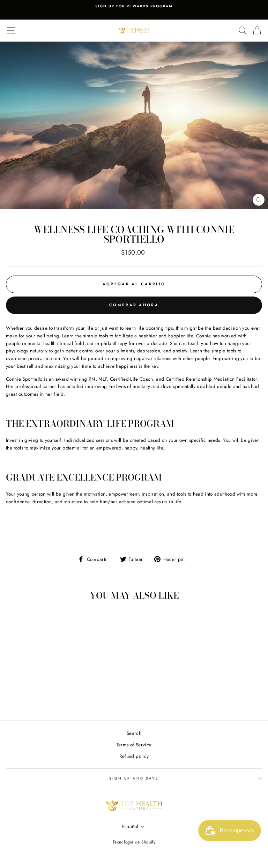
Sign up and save (134, 778)
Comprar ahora (134, 305)
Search (134, 733)
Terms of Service (134, 744)
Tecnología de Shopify (134, 842)
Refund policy (134, 756)
